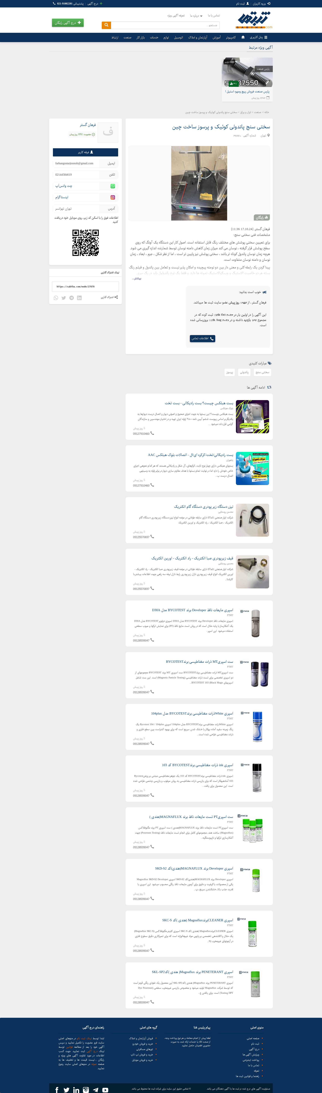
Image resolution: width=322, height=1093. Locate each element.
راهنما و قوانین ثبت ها (247, 1076)
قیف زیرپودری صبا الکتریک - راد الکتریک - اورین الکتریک (192, 558)
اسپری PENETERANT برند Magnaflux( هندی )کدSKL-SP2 (192, 972)
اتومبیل (178, 37)
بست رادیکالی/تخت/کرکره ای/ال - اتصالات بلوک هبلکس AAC (190, 455)
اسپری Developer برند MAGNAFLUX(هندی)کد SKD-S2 (194, 868)
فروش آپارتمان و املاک (141, 1038)
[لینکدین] (79, 298)
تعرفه (256, 1071)
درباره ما (194, 16)
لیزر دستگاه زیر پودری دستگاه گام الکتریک (203, 507)
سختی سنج (262, 372)
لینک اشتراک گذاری (110, 272)
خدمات (154, 37)
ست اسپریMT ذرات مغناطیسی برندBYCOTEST (199, 662)
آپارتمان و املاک (197, 37)
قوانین (69, 1047)
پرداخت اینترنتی (251, 1060)
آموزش (217, 37)
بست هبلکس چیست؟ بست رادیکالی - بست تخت (199, 403)
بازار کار (141, 37)
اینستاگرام (61, 197)
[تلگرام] (71, 298)
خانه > (265, 112)
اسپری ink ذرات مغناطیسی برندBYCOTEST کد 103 (197, 765)
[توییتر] (63, 298)
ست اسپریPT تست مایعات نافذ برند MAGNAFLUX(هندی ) (191, 817)
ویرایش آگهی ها (251, 1055)
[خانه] (242, 37)
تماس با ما (214, 15)
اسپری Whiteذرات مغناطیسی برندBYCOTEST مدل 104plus (192, 713)
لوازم (166, 37)
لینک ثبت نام (84, 1038)
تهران (263, 135)
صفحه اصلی (253, 1038)
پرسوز (229, 372)
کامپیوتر (231, 37)
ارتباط (114, 37)
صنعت (127, 37)
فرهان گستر (88, 125)
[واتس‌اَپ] (56, 298)
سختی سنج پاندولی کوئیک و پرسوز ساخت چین (221, 127)
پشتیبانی (70, 4)
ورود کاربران (259, 4)
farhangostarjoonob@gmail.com (74, 163)
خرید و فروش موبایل (142, 1060)
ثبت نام (240, 4)
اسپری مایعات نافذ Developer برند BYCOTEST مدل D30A (192, 610)
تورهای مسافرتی (144, 1049)
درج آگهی (93, 4)
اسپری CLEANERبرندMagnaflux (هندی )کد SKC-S (197, 920)
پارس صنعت (263, 69)
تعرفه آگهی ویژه (176, 15)
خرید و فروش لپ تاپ (142, 1055)
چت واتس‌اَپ (63, 185)
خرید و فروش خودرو (142, 1044)
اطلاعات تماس (200, 338)
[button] (68, 23)
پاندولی (244, 372)
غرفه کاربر (83, 152)
